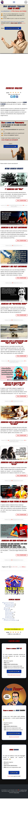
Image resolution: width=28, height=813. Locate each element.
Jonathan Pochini (23, 790)
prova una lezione (14, 736)
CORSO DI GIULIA (10, 146)
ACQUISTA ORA (14, 733)
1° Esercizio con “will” (14, 189)
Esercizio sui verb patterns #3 (14, 541)
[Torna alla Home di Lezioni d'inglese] (2, 2)
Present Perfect (10, 614)
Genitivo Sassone (10, 605)
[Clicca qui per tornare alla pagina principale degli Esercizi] (14, 585)
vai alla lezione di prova (14, 675)
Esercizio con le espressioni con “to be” (14, 463)
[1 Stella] (11, 92)
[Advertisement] (14, 70)
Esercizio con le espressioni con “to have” (14, 423)
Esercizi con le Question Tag (11, 620)
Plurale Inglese (10, 606)
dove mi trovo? (14, 53)
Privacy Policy (16, 792)
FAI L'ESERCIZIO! (21, 200)
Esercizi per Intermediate (9, 618)
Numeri (6, 608)
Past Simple (9, 613)
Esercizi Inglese (14, 599)
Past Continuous (10, 612)
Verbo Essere (10, 617)
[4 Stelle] (18, 92)
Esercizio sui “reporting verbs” (14, 304)
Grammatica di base (9, 604)
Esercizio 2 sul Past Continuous (14, 228)
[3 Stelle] (15, 92)
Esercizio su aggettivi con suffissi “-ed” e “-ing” (14, 384)
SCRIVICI (14, 773)
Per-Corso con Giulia (12, 28)
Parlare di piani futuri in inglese (14, 502)
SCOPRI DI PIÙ (14, 671)
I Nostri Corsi (14, 641)
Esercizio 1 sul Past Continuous (14, 267)
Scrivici (9, 776)
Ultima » (24, 566)
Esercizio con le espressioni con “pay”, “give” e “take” (14, 342)
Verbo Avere (9, 616)
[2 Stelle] (13, 92)
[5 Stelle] (20, 92)
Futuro (8, 610)
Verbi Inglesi (7, 609)
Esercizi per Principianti (9, 602)
